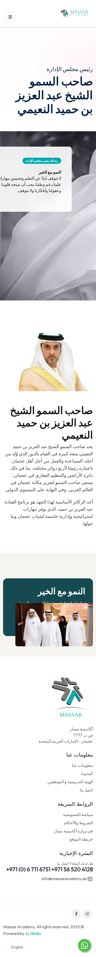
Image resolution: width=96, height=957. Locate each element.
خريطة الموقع (81, 839)
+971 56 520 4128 (72, 869)
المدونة (87, 773)
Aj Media (33, 933)
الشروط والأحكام (78, 822)
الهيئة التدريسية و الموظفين (70, 781)
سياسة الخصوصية (78, 814)
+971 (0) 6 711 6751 (28, 869)
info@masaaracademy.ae (65, 878)
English (17, 947)
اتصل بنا (86, 789)
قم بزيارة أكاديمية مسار (73, 830)
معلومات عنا (82, 765)
